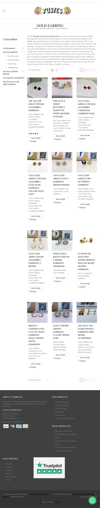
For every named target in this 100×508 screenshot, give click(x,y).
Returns (9, 473)
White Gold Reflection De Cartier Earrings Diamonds (61, 259)
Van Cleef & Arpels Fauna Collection (62, 128)
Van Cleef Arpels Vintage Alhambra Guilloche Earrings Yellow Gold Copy (37, 184)
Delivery (9, 470)
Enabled (57, 502)
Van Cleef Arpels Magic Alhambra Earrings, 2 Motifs (36, 259)
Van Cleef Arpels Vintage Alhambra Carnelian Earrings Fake (87, 107)
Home (35, 28)
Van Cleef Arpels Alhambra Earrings (37, 124)
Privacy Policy (11, 477)
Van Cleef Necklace (62, 405)
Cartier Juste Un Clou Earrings (37, 356)
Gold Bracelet (13, 56)
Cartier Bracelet (61, 408)
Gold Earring (13, 67)
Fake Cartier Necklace (63, 451)
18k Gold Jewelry (46, 28)
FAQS (8, 480)
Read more (35, 138)
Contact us (10, 467)
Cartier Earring (59, 270)
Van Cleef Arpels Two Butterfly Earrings (86, 196)
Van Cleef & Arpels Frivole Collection (85, 344)
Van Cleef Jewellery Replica (65, 418)
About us (9, 464)
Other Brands (9, 48)
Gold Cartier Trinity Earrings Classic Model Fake (61, 331)
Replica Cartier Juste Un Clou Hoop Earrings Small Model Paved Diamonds (36, 335)
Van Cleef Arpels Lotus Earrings (61, 191)
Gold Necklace (13, 60)
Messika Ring (60, 415)
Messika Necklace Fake (63, 431)
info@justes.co (13, 418)
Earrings (81, 278)
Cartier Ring (59, 412)
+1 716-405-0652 (17, 422)
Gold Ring (12, 64)
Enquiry (33, 141)
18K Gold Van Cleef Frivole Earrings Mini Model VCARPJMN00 (86, 331)
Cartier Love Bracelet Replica (65, 447)
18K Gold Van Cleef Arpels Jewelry (11, 82)
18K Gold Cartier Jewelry (10, 72)
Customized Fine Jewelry (13, 78)
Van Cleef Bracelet (62, 402)
